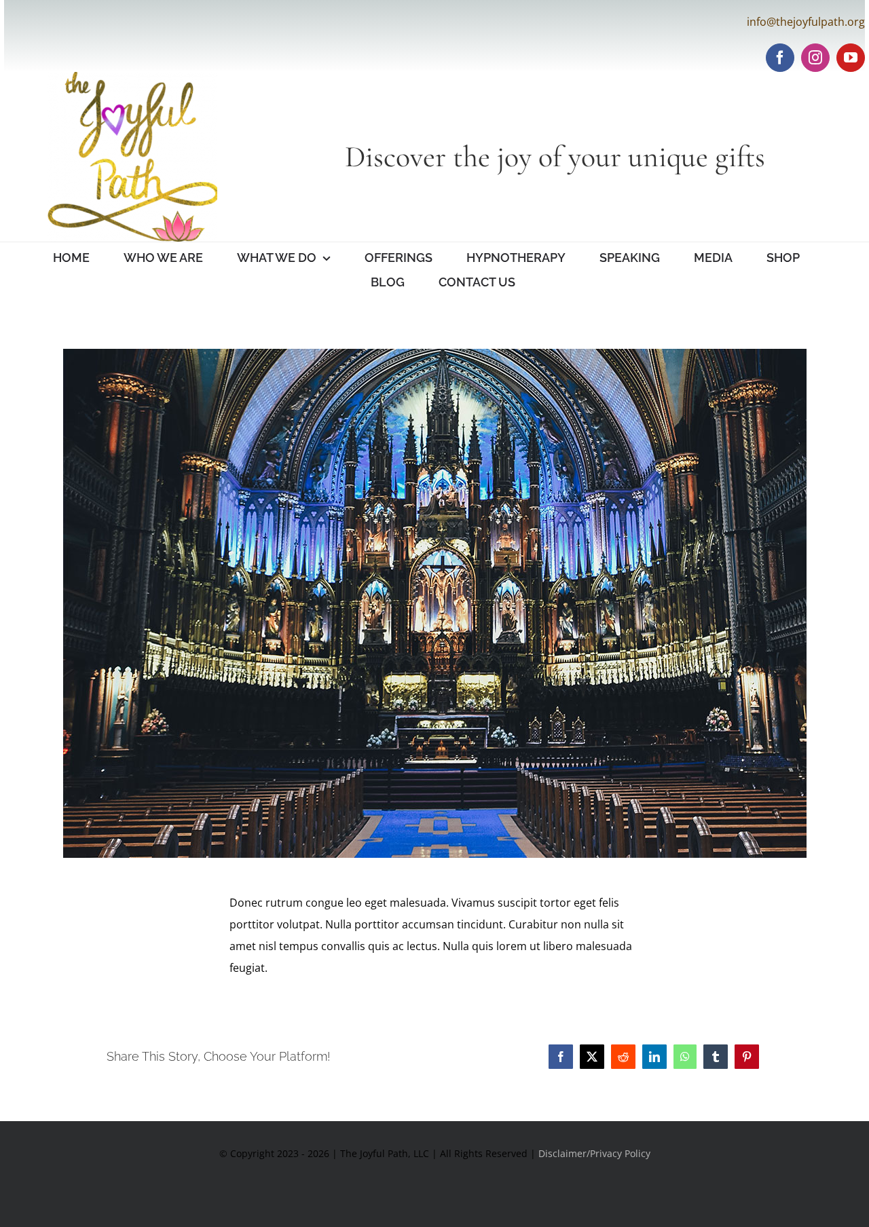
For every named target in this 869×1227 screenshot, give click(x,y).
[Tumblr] (715, 1056)
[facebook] (780, 57)
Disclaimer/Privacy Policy (594, 1153)
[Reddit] (623, 1056)
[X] (592, 1056)
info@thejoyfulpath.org (806, 21)
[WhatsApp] (685, 1056)
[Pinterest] (746, 1056)
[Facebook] (560, 1056)
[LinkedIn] (654, 1056)
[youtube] (850, 57)
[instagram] (815, 57)
